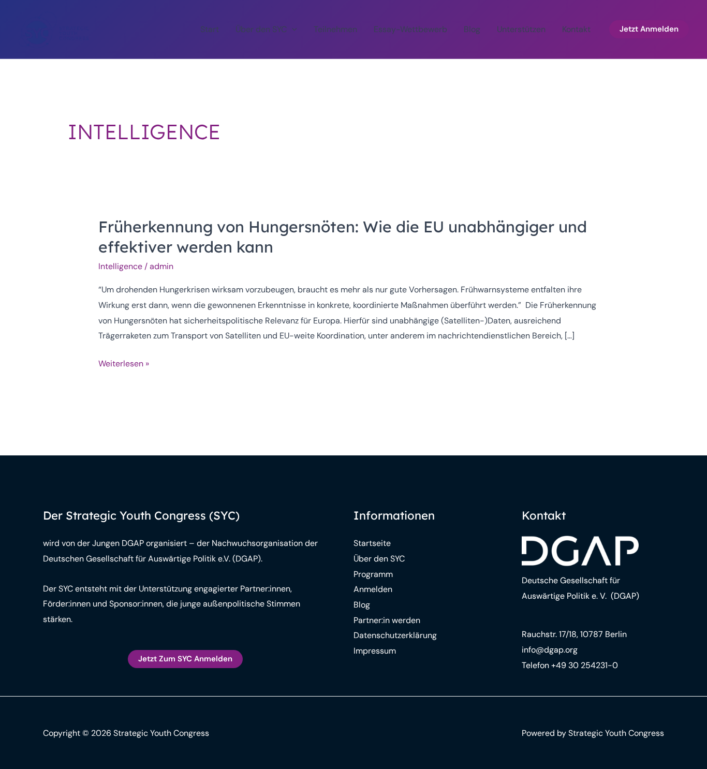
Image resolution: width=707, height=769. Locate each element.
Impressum (375, 650)
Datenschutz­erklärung (395, 635)
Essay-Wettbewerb (410, 29)
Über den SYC (261, 29)
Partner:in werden (387, 620)
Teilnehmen (335, 29)
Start (209, 29)
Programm (373, 574)
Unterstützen (521, 29)
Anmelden (373, 589)
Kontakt (576, 29)
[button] (292, 29)
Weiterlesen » (123, 365)
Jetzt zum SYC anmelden (185, 659)
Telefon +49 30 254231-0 (570, 665)
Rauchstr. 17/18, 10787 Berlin (574, 634)
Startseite (372, 543)
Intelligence (120, 266)
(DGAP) (624, 595)
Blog (472, 29)
